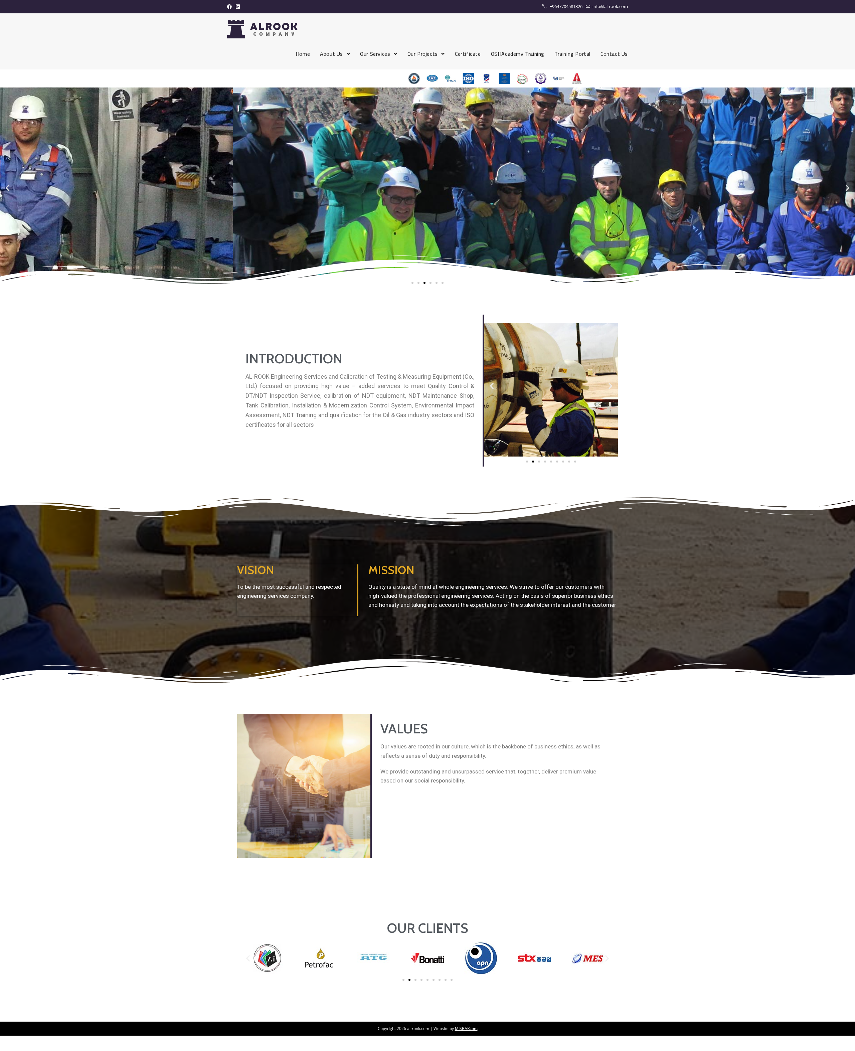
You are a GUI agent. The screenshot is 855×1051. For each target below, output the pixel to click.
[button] (412, 283)
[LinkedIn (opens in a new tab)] (238, 6)
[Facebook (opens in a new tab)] (230, 6)
